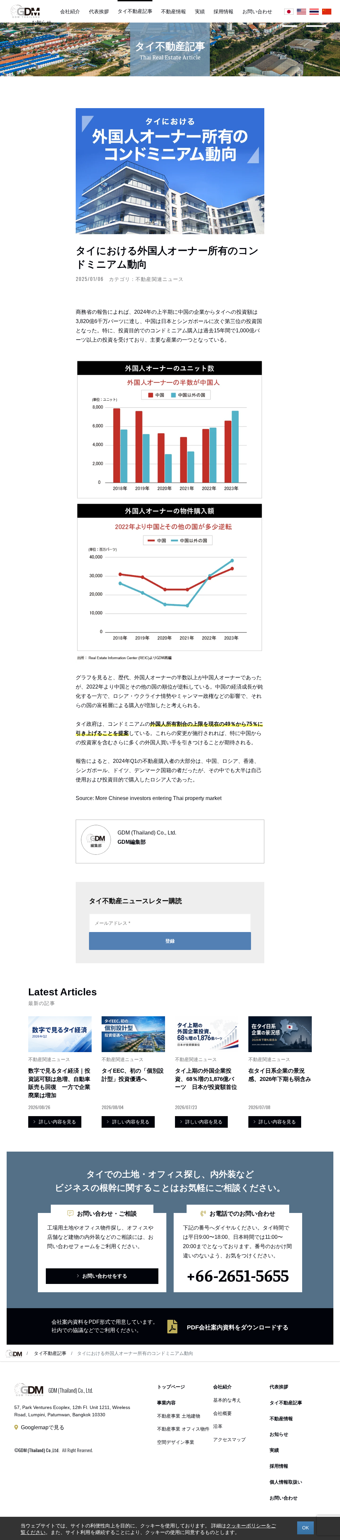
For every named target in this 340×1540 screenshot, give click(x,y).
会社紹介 (70, 11)
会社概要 (222, 1413)
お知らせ (41, 22)
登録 (170, 941)
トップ (289, 36)
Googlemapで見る (42, 1427)
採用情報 (223, 11)
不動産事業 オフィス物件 (183, 1429)
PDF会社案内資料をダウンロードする (238, 1327)
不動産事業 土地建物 (178, 1416)
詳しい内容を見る (57, 1121)
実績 (200, 11)
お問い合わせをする (104, 1276)
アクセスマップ (229, 1439)
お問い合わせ (257, 11)
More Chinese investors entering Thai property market (158, 798)
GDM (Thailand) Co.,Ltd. (38, 1449)
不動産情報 (173, 11)
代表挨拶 (99, 11)
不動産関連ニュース (159, 278)
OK (305, 1527)
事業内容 (316, 36)
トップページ (171, 1386)
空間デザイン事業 (175, 1442)
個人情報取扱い (286, 1482)
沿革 (217, 1426)
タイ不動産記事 (135, 11)
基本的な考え (227, 1400)
